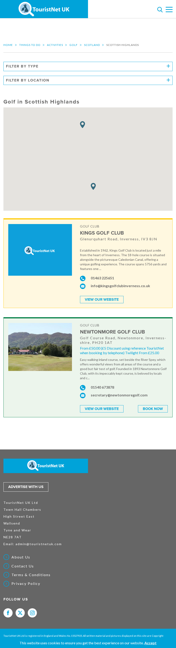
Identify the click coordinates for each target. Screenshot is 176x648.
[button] (82, 124)
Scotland (92, 45)
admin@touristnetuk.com (39, 544)
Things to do (30, 45)
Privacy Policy (25, 583)
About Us (20, 557)
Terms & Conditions (31, 575)
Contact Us (22, 566)
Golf (73, 45)
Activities (55, 45)
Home (8, 45)
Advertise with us (26, 487)
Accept (150, 643)
